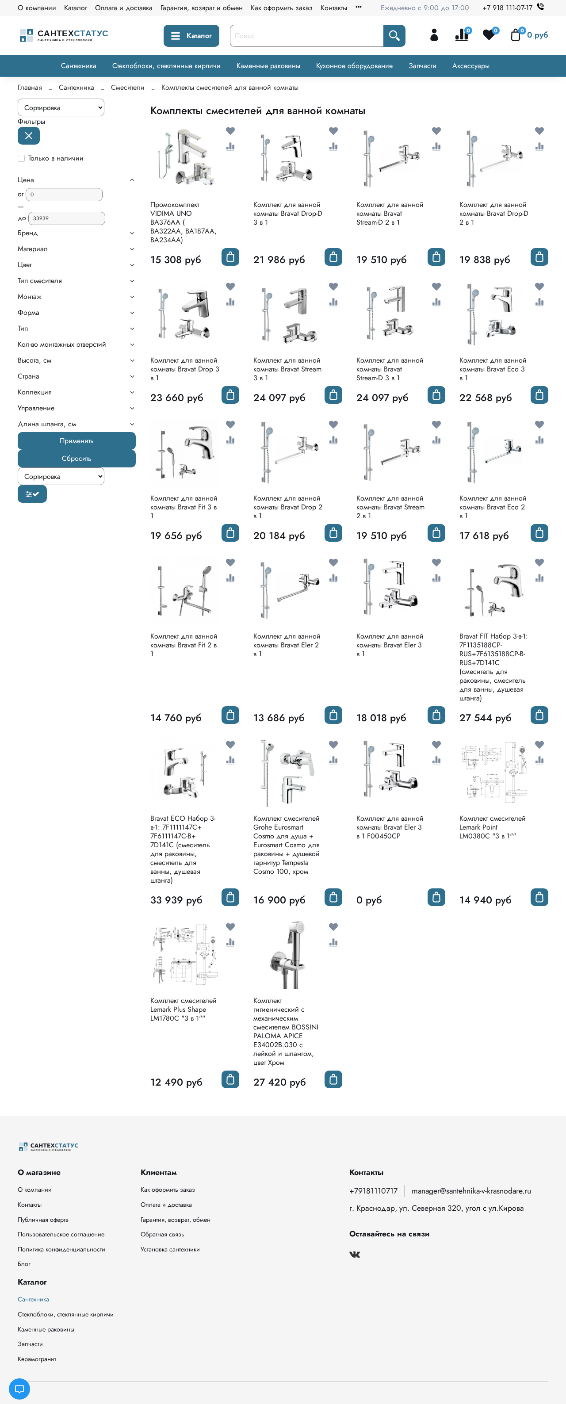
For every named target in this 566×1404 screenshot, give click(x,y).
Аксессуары (471, 66)
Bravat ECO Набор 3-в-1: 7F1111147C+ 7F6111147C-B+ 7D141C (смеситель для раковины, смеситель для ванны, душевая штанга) (182, 849)
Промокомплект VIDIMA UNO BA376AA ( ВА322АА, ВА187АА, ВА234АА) (183, 222)
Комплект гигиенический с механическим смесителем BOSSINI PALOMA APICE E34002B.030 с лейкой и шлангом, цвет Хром (285, 1031)
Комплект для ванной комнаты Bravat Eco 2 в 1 (493, 507)
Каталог (75, 8)
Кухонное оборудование (354, 66)
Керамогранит (37, 1358)
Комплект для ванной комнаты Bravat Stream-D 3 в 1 (390, 369)
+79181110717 (373, 1191)
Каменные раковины (268, 66)
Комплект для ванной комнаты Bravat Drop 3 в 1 (184, 369)
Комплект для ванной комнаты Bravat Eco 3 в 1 (493, 369)
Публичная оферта (43, 1219)
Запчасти (422, 66)
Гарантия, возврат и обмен (202, 8)
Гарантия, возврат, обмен (175, 1219)
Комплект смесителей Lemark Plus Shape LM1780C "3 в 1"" (183, 1009)
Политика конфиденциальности (61, 1249)
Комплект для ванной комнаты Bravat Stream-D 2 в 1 (390, 213)
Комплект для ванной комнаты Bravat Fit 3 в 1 (184, 507)
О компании (37, 8)
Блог (24, 1263)
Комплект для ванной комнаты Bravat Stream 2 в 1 (390, 507)
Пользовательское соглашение (61, 1234)
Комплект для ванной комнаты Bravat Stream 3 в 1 (287, 369)
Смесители (128, 87)
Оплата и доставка (124, 8)
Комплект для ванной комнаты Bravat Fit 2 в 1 (184, 645)
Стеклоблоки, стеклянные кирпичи (166, 66)
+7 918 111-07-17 (507, 8)
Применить (77, 441)
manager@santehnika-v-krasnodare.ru (471, 1191)
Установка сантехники (170, 1249)
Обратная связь (162, 1234)
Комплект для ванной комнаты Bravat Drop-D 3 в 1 (287, 213)
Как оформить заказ (282, 8)
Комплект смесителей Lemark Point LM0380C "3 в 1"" (492, 827)
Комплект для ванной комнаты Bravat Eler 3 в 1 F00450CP (390, 827)
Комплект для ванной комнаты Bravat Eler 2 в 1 (287, 645)
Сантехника (78, 66)
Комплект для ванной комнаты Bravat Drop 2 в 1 (287, 507)
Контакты (334, 8)
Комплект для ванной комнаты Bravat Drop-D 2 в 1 (493, 213)
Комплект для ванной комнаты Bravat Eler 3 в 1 (390, 645)
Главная (30, 87)
